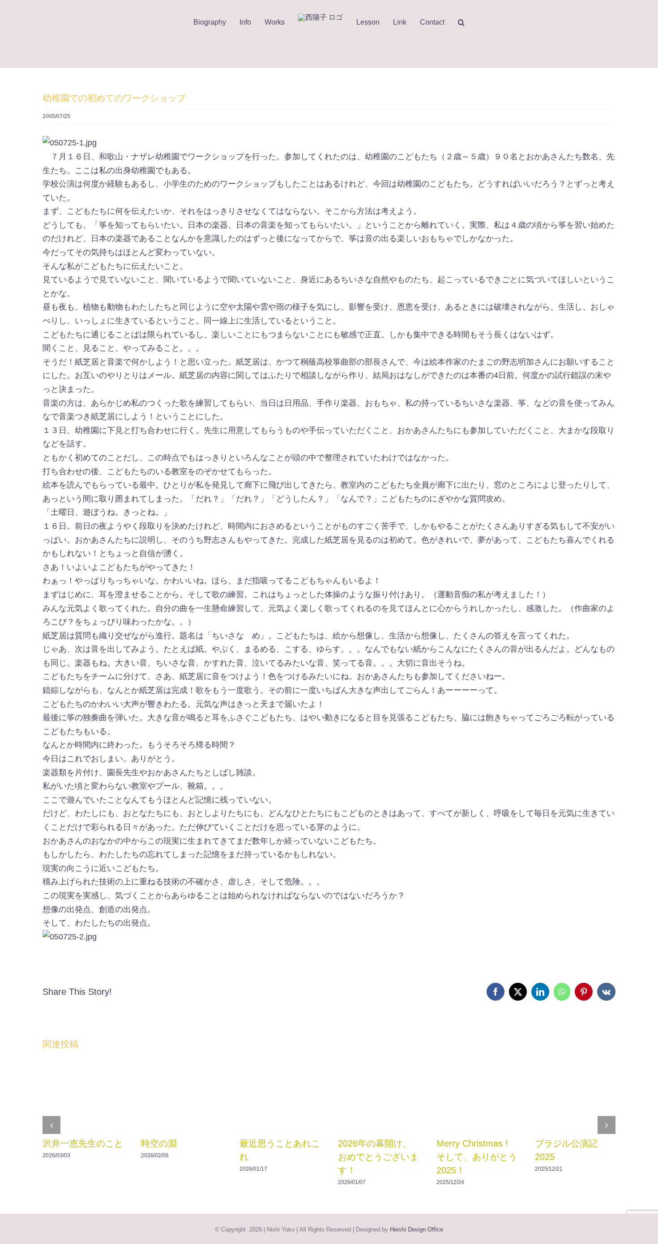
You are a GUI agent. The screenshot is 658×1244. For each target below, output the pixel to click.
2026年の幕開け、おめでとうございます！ (378, 1156)
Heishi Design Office (416, 1229)
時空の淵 (159, 1143)
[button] (468, 22)
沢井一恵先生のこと (83, 1143)
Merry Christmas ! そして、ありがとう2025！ (476, 1156)
